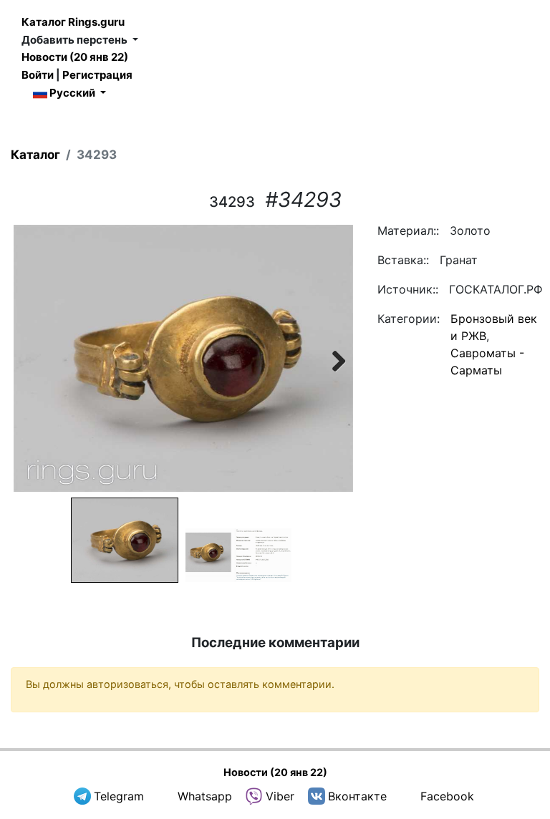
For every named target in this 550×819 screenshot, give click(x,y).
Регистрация (97, 75)
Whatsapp (205, 796)
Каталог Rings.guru (73, 22)
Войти (37, 75)
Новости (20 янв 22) (74, 57)
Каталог (35, 154)
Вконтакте (357, 796)
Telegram (119, 796)
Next (331, 358)
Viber (280, 796)
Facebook (447, 796)
